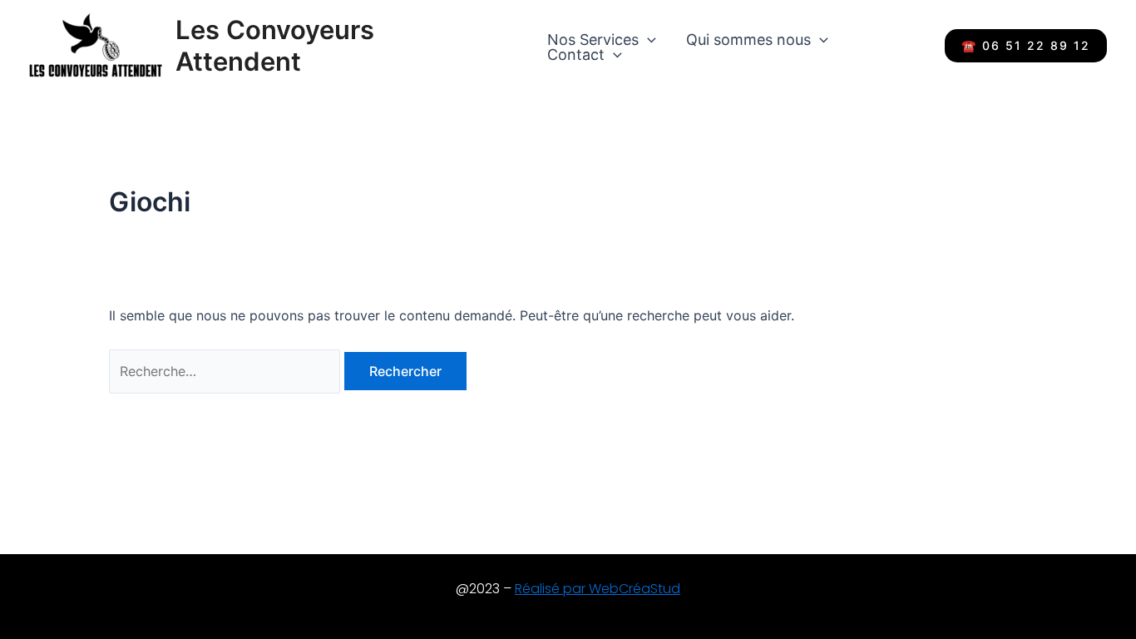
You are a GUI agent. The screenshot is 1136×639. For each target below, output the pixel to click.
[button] (647, 39)
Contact (576, 54)
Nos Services (593, 39)
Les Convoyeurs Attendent (274, 45)
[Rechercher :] (226, 371)
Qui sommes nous (748, 39)
